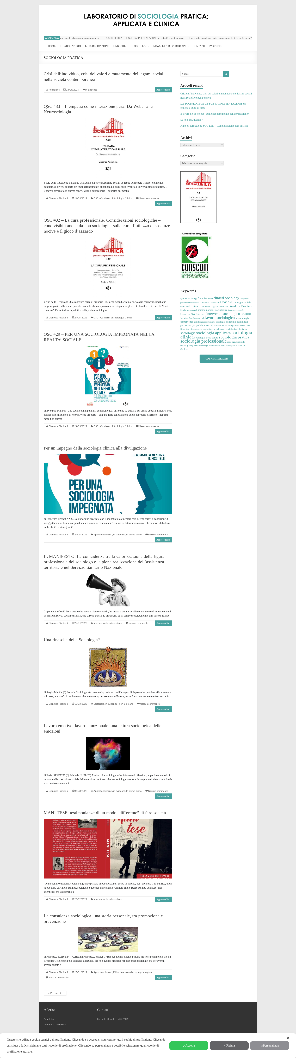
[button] (216, 359)
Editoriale (99, 703)
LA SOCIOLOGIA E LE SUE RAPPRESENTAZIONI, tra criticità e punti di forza (126, 38)
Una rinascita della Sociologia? (72, 639)
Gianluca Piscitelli (58, 198)
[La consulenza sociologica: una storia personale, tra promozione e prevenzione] (108, 928)
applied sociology (188, 298)
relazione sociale (243, 325)
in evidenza (91, 89)
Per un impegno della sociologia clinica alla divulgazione (95, 448)
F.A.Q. (145, 46)
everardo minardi (190, 306)
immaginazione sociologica (212, 310)
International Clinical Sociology (193, 314)
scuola (205, 329)
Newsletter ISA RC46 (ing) (170, 46)
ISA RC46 (246, 313)
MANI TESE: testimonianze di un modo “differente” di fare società (105, 812)
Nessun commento (149, 198)
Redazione (54, 89)
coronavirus (215, 302)
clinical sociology (226, 298)
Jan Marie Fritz (186, 318)
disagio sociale (243, 302)
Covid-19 (227, 302)
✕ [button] (288, 1038)
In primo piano (134, 534)
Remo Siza (184, 329)
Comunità (204, 302)
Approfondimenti (103, 534)
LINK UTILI (119, 46)
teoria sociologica (228, 346)
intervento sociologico (223, 313)
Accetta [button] (190, 1045)
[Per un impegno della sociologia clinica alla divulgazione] (108, 455)
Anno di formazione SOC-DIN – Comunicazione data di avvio (214, 125)
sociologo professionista (210, 345)
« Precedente (55, 993)
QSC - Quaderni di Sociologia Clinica (113, 198)
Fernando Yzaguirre (210, 306)
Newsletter (49, 1019)
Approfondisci (163, 89)
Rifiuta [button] (230, 1045)
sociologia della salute (206, 337)
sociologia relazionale (236, 342)
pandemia (231, 321)
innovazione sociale (236, 310)
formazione (223, 306)
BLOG (134, 46)
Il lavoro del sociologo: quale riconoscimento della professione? (202, 38)
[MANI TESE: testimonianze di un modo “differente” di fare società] (108, 820)
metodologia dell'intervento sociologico (209, 322)
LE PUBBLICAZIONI (97, 46)
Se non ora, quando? (249, 38)
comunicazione (193, 302)
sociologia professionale (203, 341)
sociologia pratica (234, 337)
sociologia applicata (213, 332)
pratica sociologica (187, 325)
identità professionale (189, 310)
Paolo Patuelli (242, 322)
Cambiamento (205, 298)
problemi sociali (204, 325)
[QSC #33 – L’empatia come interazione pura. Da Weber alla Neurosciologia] (108, 119)
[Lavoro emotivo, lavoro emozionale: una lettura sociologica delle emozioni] (108, 738)
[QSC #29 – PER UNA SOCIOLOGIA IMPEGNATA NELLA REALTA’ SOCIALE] (108, 347)
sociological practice (190, 345)
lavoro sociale (199, 318)
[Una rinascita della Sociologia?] (108, 647)
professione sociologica (225, 325)
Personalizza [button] (271, 1045)
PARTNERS (215, 46)
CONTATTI (199, 46)
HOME (52, 46)
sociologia (187, 333)
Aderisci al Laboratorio (55, 1024)
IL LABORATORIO (70, 46)
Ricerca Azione (196, 329)
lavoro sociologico (220, 318)
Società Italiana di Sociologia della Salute (227, 329)
